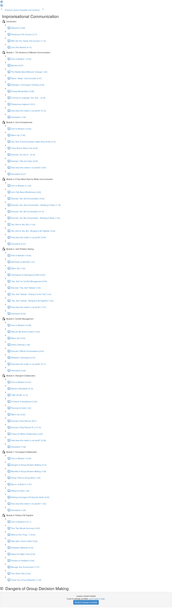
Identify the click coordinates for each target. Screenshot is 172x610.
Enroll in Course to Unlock (86, 602)
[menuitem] (1, 6)
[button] (1, 2)
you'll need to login (97, 598)
